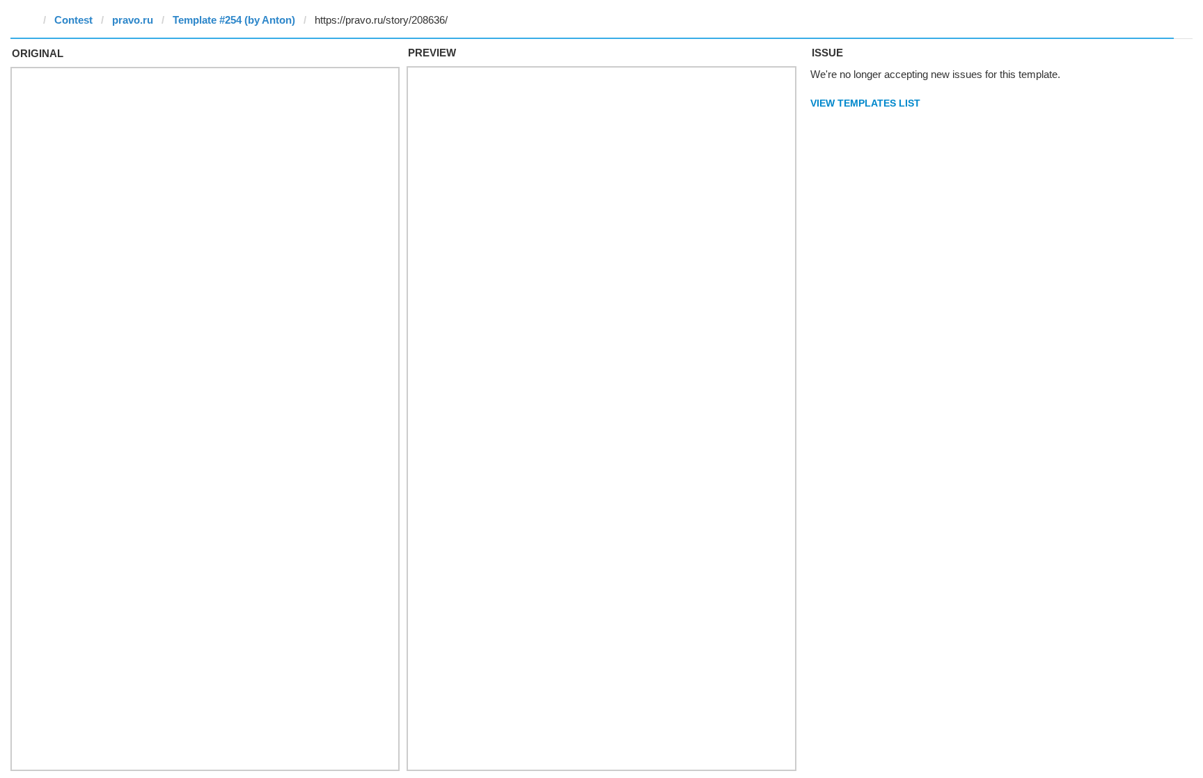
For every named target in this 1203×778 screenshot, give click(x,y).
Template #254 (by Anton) (234, 20)
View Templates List (865, 103)
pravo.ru (132, 20)
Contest (73, 20)
